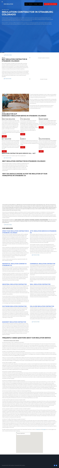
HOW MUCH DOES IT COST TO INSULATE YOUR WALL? (13, 342)
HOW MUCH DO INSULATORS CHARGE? (11, 340)
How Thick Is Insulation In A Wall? (9, 362)
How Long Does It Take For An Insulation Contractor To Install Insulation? (16, 408)
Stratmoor (38, 429)
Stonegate (44, 429)
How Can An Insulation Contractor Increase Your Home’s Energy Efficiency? (17, 390)
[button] (4, 136)
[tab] (29, 341)
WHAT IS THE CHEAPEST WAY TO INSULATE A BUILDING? (14, 351)
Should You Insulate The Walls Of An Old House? (12, 371)
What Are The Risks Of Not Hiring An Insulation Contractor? (14, 419)
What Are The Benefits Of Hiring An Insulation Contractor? (14, 380)
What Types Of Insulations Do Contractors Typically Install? (14, 399)
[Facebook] (54, 465)
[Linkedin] (56, 465)
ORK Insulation (8, 4)
